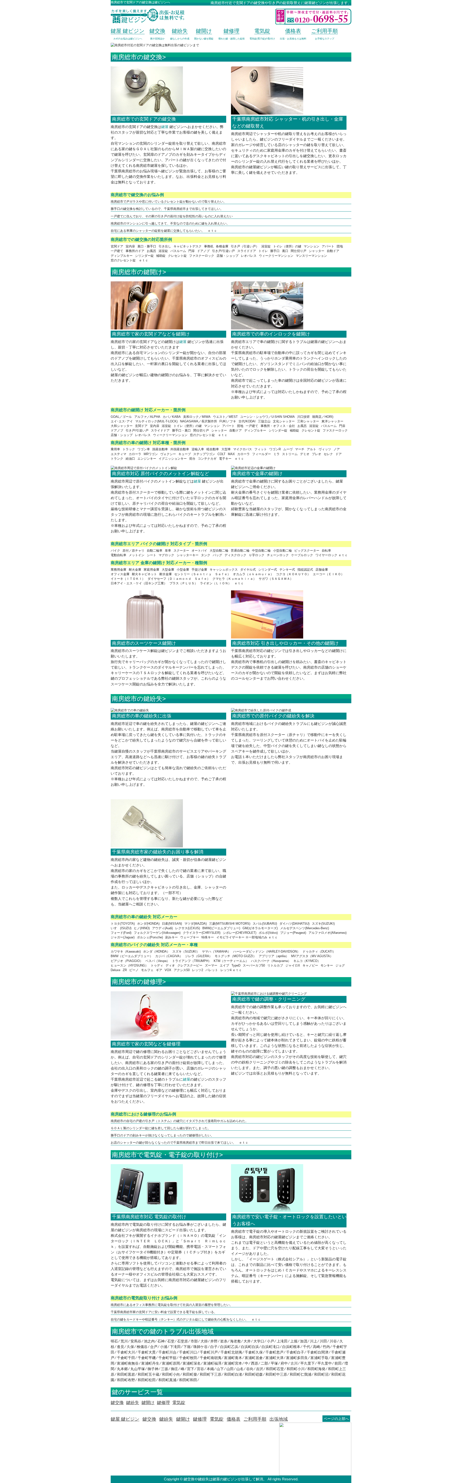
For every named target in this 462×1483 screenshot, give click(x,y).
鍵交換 (149, 1419)
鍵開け (183, 1419)
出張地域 (279, 1419)
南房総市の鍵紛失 (137, 698)
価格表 (233, 1419)
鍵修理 (200, 1419)
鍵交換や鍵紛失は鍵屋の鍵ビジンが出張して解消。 (225, 1479)
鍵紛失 (166, 1419)
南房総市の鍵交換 (137, 57)
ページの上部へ (336, 1419)
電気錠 (217, 1419)
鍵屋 (164, 127)
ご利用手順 (255, 1419)
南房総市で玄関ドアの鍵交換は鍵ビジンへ (140, 2)
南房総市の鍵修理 (137, 981)
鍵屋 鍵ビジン (125, 1419)
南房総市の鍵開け (137, 272)
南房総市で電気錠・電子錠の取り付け (165, 1154)
